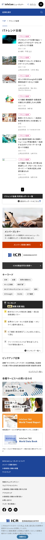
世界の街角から (25, 280)
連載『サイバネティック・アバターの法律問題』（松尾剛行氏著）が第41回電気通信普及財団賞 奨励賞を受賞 (21, 364)
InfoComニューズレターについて (13, 461)
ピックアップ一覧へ (36, 371)
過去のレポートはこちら (29, 201)
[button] (40, 4)
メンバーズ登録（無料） (22, 244)
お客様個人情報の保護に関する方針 (14, 489)
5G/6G (19, 294)
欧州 (36, 289)
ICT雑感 (30, 294)
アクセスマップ (7, 493)
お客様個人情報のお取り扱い (12, 496)
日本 (5, 280)
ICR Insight (8, 294)
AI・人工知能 (8, 284)
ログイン (33, 4)
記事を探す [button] (6, 12)
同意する (22, 537)
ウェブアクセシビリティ (10, 485)
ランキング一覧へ (34, 350)
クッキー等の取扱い (9, 504)
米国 (13, 280)
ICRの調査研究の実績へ (22, 265)
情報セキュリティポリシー (10, 482)
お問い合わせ (7, 500)
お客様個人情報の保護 (10, 468)
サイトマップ (6, 472)
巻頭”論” (21, 284)
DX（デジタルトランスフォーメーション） (17, 289)
